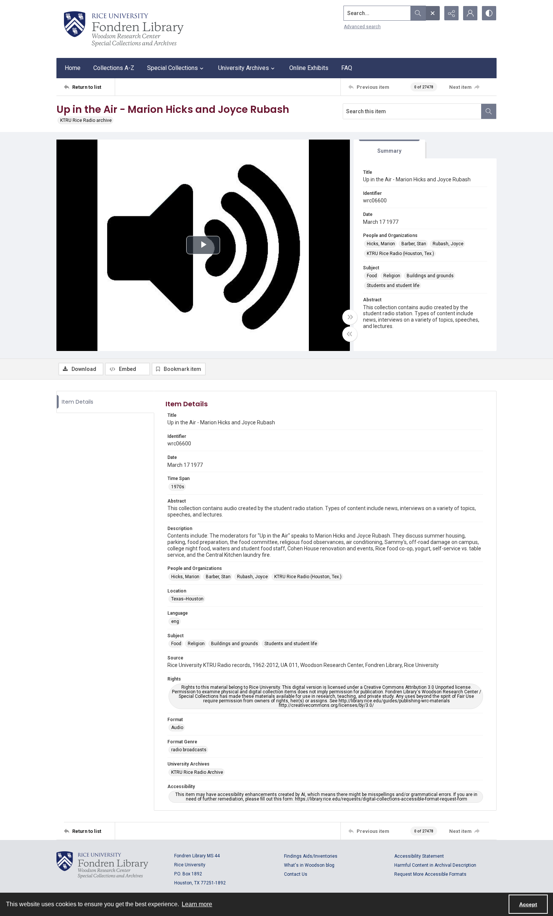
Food (372, 275)
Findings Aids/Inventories (310, 856)
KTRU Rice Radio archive (86, 120)
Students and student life (393, 285)
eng (175, 621)
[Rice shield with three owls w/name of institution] (124, 29)
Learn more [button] (197, 904)
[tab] (389, 149)
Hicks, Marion (381, 243)
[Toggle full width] (349, 317)
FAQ (346, 67)
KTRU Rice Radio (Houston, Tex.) (400, 253)
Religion (391, 275)
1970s (177, 486)
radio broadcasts (189, 749)
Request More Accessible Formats (430, 874)
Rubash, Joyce (448, 243)
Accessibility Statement (419, 856)
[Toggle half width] (349, 334)
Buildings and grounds (430, 275)
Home (73, 67)
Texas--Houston (187, 599)
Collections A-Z (113, 67)
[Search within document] (488, 111)
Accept (528, 904)
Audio (177, 727)
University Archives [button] (243, 67)
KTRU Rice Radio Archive (197, 772)
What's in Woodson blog (309, 865)
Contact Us (295, 874)
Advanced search (362, 26)
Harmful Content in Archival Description (435, 865)
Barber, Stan (413, 243)
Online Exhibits (308, 67)
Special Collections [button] (172, 67)
